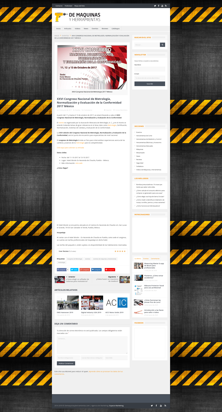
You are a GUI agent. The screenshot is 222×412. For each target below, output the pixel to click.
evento (61, 123)
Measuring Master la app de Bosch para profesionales (154, 265)
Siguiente (112, 277)
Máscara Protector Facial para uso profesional (154, 286)
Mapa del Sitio (79, 6)
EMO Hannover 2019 (65, 312)
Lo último (138, 258)
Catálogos (116, 29)
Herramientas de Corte (144, 136)
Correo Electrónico (121, 110)
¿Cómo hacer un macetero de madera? (107, 280)
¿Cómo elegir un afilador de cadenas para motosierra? (77, 280)
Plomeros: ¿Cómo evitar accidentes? (153, 277)
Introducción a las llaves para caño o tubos (153, 311)
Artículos (67, 29)
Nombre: (137, 65)
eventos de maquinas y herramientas (104, 259)
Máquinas (139, 149)
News (86, 29)
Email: (136, 74)
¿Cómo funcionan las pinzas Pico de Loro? (152, 301)
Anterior (71, 277)
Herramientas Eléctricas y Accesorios (148, 142)
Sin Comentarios (87, 110)
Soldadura (139, 166)
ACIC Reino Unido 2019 (114, 312)
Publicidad (68, 6)
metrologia (61, 262)
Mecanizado (140, 153)
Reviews (105, 29)
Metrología (112, 125)
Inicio (58, 29)
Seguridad (139, 163)
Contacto (59, 6)
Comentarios (155, 258)
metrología (80, 143)
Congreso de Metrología (74, 259)
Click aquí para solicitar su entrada (70, 148)
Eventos (95, 29)
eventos (87, 259)
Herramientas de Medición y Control (148, 139)
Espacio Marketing (116, 405)
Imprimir (109, 110)
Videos (77, 29)
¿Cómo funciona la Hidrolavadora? (148, 206)
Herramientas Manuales (144, 146)
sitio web (79, 163)
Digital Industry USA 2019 (91, 312)
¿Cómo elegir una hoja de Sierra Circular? (150, 196)
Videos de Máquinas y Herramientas (148, 170)
